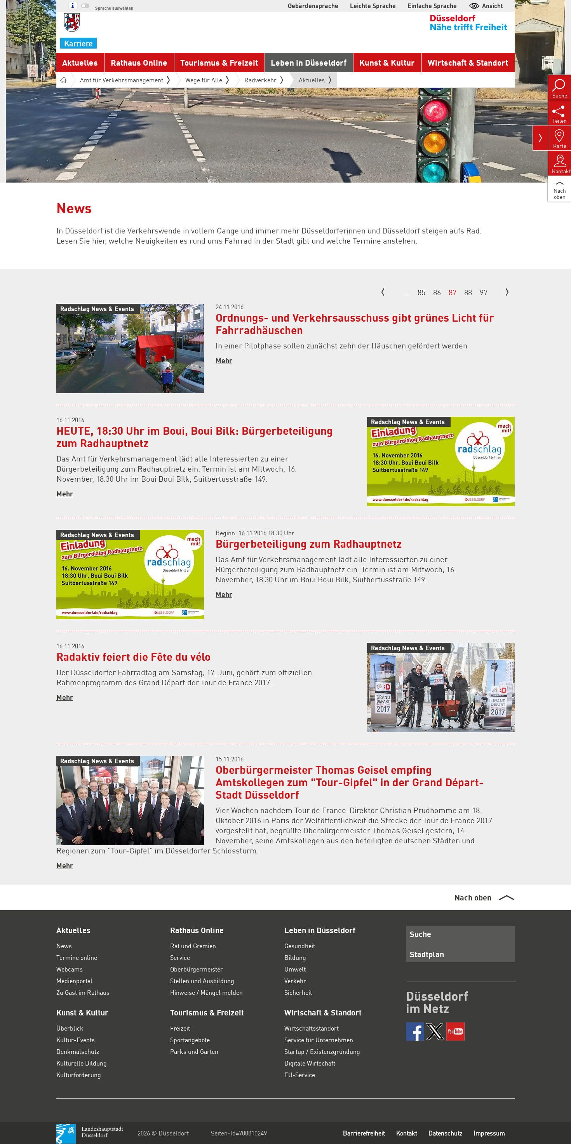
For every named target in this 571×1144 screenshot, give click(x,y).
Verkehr (295, 981)
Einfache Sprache (432, 6)
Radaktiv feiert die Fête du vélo (133, 656)
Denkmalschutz (77, 1051)
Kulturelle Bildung (81, 1063)
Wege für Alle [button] (203, 80)
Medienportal (74, 981)
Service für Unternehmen (318, 1040)
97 (483, 292)
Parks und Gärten (194, 1051)
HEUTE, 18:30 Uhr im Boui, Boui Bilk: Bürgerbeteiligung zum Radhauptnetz (194, 436)
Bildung (295, 957)
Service (180, 957)
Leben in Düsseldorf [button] (308, 62)
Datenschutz (445, 1133)
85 (421, 292)
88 (468, 292)
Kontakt (406, 1133)
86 (437, 292)
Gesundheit (299, 946)
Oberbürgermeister (196, 969)
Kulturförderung (78, 1075)
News (64, 946)
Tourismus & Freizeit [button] (219, 62)
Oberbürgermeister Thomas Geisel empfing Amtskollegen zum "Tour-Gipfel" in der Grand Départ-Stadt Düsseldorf (350, 782)
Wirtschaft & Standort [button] (468, 62)
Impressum (489, 1133)
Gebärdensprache (313, 6)
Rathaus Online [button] (139, 62)
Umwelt (295, 969)
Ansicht (492, 6)
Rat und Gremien (193, 946)
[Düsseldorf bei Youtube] (455, 1031)
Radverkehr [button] (260, 80)
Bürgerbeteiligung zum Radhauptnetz (309, 543)
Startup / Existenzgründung (322, 1051)
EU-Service (299, 1075)
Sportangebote (190, 1040)
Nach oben (472, 897)
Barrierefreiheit (364, 1133)
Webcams (69, 969)
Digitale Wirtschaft (309, 1063)
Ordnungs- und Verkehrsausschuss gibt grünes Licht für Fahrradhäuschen (355, 323)
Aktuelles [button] (80, 62)
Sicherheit (298, 992)
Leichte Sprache (373, 6)
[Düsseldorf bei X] (435, 1031)
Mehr (224, 360)
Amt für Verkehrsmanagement (121, 80)
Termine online (76, 957)
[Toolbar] (540, 138)
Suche (420, 934)
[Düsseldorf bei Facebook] (415, 1031)
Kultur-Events (75, 1040)
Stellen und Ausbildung (202, 981)
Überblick (70, 1028)
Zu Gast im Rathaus (83, 992)
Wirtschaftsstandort (311, 1028)
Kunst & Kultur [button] (387, 62)
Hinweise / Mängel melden (206, 992)
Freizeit (180, 1028)
